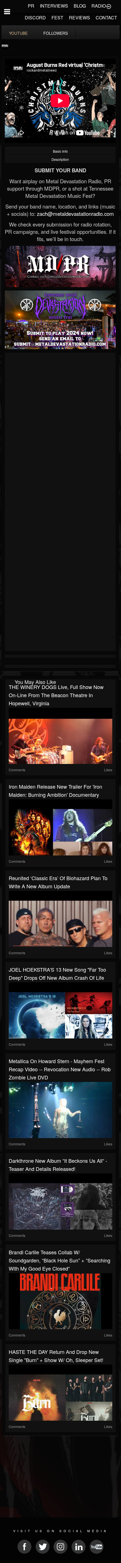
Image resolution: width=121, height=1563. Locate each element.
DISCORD (35, 17)
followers (55, 33)
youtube (18, 33)
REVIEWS (79, 17)
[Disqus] (60, 429)
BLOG (80, 6)
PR (31, 6)
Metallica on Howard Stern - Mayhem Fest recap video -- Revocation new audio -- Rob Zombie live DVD (60, 1069)
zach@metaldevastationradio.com (75, 213)
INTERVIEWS (54, 6)
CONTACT (106, 17)
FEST (57, 17)
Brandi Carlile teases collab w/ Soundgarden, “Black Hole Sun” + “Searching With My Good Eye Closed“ (59, 1260)
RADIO (98, 6)
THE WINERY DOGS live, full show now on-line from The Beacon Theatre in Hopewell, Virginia (56, 695)
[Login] (108, 6)
